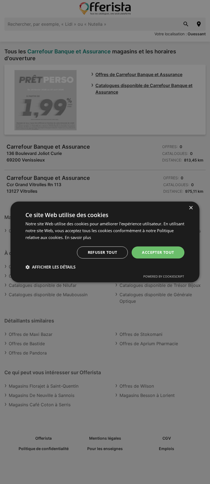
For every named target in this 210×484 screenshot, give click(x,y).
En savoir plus (78, 237)
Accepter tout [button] (158, 252)
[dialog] (104, 241)
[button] (50, 267)
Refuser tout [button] (102, 252)
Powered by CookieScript (163, 277)
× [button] (191, 208)
